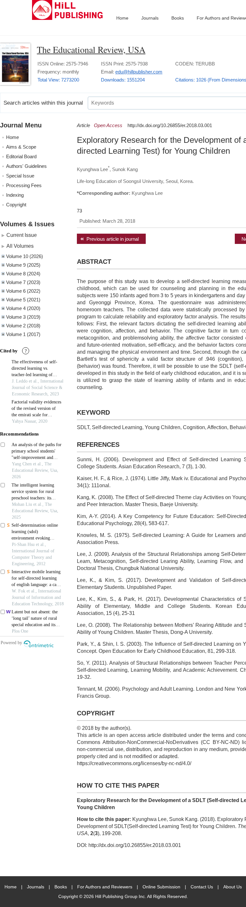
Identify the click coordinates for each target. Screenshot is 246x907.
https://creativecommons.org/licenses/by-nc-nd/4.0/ (134, 763)
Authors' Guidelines (26, 166)
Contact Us (202, 886)
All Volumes (20, 246)
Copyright (16, 204)
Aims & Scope (21, 147)
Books (177, 18)
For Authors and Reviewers (104, 886)
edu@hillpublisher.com (138, 71)
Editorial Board (21, 156)
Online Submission (161, 886)
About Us (232, 886)
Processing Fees (24, 185)
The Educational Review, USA (91, 49)
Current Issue (21, 235)
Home (122, 18)
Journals (150, 18)
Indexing (15, 195)
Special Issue (20, 175)
